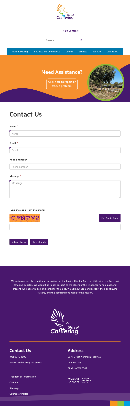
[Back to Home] (65, 12)
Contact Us (112, 51)
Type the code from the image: (27, 210)
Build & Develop (20, 51)
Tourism (97, 51)
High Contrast (70, 30)
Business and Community (47, 51)
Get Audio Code (109, 218)
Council (69, 51)
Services (83, 51)
